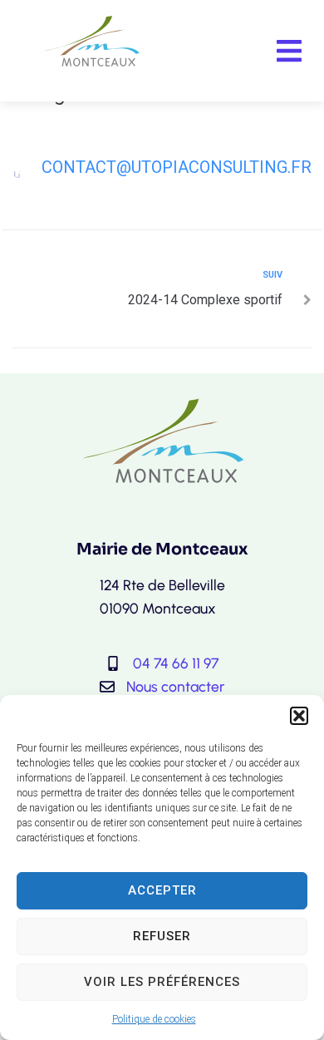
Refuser (162, 936)
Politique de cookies (154, 1019)
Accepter (162, 890)
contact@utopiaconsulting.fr (177, 167)
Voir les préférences (162, 981)
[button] (299, 715)
